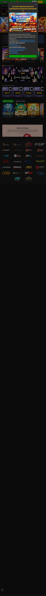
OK (23, 56)
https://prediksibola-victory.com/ (26, 40)
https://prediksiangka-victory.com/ (27, 41)
